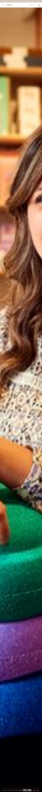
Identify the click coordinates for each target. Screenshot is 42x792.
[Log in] (34, 5)
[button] (3, 5)
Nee (29, 790)
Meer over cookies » (36, 790)
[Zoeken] (36, 5)
